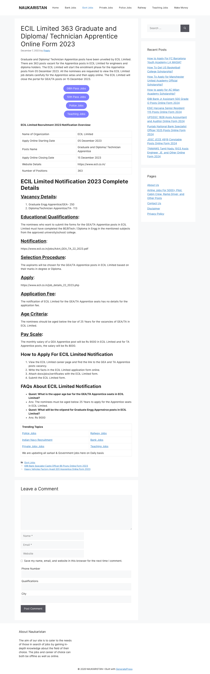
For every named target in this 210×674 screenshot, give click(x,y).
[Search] (184, 28)
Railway (142, 7)
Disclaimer (153, 208)
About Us (153, 185)
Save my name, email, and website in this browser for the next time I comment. (73, 560)
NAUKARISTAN (33, 7)
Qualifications (30, 581)
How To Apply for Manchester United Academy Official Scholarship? (165, 80)
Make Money (181, 7)
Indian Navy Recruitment (37, 439)
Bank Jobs (70, 7)
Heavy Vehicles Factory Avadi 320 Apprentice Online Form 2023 (57, 469)
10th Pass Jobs (76, 96)
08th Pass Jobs (76, 88)
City (24, 593)
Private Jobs (106, 7)
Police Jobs (125, 7)
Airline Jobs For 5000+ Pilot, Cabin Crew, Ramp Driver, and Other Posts (165, 194)
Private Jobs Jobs (33, 446)
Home (55, 7)
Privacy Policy (155, 213)
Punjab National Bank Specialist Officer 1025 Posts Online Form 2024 (166, 130)
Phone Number (31, 568)
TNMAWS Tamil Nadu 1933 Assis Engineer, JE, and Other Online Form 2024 (167, 152)
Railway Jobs (98, 433)
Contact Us (154, 203)
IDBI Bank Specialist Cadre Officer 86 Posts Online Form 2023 (56, 466)
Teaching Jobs (160, 7)
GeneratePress (124, 669)
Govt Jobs (87, 7)
